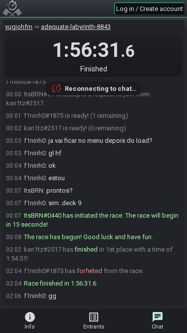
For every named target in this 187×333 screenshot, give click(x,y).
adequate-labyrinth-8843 (76, 26)
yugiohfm (18, 26)
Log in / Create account (149, 8)
